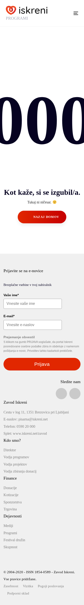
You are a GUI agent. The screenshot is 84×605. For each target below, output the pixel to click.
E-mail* (9, 316)
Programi (10, 533)
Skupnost (10, 547)
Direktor (10, 450)
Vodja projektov (15, 464)
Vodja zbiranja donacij (20, 471)
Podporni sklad (18, 593)
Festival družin (14, 540)
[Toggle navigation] (66, 13)
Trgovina (10, 509)
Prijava (42, 364)
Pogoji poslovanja (51, 586)
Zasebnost (11, 586)
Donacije (10, 488)
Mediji (8, 526)
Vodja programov (16, 457)
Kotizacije (11, 495)
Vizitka (28, 586)
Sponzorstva (13, 502)
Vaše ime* (11, 295)
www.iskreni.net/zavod (30, 433)
